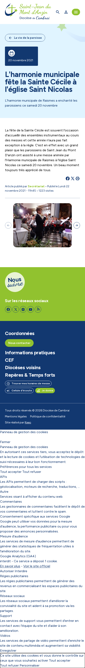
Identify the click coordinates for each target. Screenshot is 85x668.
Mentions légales (16, 416)
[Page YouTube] (30, 309)
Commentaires (11, 501)
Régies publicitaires (14, 576)
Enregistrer (8, 650)
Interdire (21, 571)
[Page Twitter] (15, 309)
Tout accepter (10, 472)
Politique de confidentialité (47, 416)
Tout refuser (31, 472)
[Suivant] (76, 225)
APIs (3, 477)
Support (6, 616)
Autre (4, 492)
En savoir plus (10, 566)
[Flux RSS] (38, 309)
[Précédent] (8, 225)
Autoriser (7, 571)
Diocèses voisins (22, 367)
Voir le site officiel (36, 566)
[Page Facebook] (8, 309)
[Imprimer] (77, 178)
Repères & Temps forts (30, 374)
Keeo (28, 422)
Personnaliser (29, 665)
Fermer (5, 442)
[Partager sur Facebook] (67, 178)
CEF (9, 360)
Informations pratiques (30, 352)
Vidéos (5, 636)
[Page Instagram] (23, 309)
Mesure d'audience (14, 536)
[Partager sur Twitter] (72, 178)
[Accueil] (11, 12)
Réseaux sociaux (12, 596)
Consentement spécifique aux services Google (35, 516)
